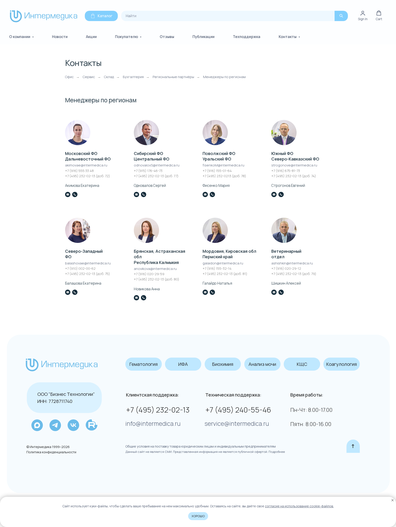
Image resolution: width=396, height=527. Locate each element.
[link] (363, 15)
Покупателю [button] (127, 36)
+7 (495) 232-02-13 (80, 176)
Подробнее (276, 452)
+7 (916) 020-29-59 (149, 274)
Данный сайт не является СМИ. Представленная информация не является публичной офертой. (196, 452)
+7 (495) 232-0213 (217, 176)
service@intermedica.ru (237, 423)
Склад (109, 77)
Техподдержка (246, 36)
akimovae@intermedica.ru (86, 165)
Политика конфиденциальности (51, 452)
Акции (91, 36)
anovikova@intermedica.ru (155, 268)
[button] (379, 15)
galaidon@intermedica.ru (223, 263)
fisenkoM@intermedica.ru (223, 165)
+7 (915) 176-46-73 (148, 170)
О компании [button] (20, 36)
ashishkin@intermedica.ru (292, 263)
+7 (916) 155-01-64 (217, 170)
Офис (69, 77)
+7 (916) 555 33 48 (79, 170)
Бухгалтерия (133, 77)
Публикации (203, 36)
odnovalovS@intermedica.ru (156, 165)
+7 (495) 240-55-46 (238, 410)
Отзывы (167, 36)
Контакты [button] (288, 36)
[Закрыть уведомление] (392, 500)
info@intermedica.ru (153, 423)
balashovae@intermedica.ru (88, 263)
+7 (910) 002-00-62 (80, 268)
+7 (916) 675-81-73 (285, 170)
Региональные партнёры (173, 77)
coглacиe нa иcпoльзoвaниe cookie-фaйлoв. (299, 506)
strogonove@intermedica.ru (294, 165)
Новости (60, 36)
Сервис (89, 77)
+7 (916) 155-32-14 (217, 268)
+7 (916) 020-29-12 (286, 268)
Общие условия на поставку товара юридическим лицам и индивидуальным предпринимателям (200, 446)
